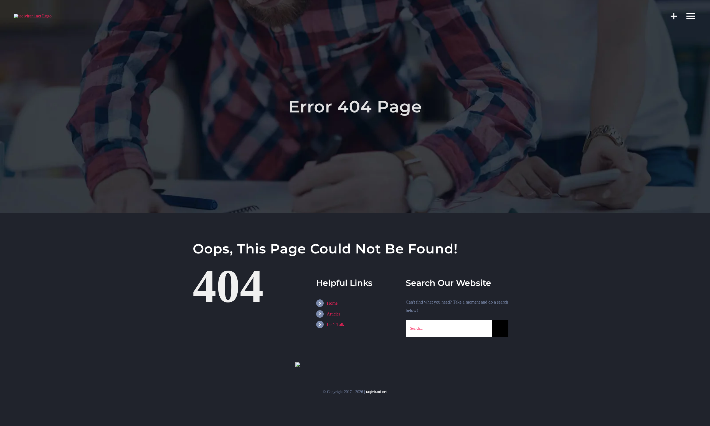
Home (332, 303)
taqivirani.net (376, 392)
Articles (333, 314)
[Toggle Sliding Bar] (671, 16)
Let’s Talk (335, 324)
